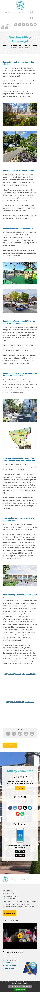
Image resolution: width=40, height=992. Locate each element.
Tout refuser (27, 986)
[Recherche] (31, 18)
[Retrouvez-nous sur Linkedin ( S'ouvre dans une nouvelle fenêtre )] (30, 808)
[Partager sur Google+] (20, 734)
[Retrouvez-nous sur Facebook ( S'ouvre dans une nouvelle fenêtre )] (10, 808)
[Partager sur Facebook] (8, 734)
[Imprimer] (26, 734)
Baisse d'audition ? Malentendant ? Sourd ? (19, 907)
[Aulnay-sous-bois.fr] (20, 5)
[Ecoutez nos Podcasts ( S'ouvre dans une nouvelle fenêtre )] (18, 814)
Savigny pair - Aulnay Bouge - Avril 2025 (20, 702)
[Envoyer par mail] (32, 734)
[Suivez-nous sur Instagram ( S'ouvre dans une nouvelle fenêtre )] (25, 808)
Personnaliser (20, 990)
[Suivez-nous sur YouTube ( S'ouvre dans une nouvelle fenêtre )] (20, 808)
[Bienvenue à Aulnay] (20, 936)
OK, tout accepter (15, 986)
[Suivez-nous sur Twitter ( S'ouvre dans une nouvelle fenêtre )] (15, 808)
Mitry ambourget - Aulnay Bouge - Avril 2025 (20, 674)
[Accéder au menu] (36, 18)
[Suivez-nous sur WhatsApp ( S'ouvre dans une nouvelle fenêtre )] (22, 814)
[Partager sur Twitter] (14, 734)
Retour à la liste (9, 745)
